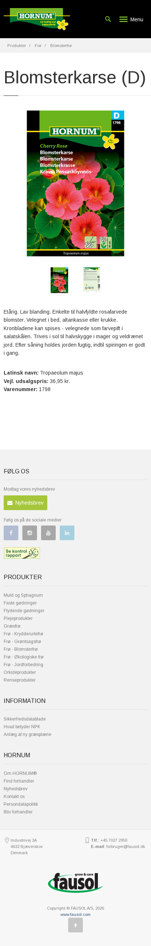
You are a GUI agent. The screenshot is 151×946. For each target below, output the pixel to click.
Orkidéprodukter (20, 672)
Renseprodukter (20, 680)
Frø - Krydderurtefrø (23, 633)
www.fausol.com (75, 914)
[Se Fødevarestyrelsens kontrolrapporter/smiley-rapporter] (22, 553)
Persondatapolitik (21, 804)
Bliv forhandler (18, 812)
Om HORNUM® (20, 773)
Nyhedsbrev (28, 503)
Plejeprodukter (18, 618)
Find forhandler (19, 781)
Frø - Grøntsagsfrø (22, 641)
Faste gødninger (20, 603)
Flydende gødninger (24, 610)
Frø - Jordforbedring (23, 664)
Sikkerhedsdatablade (25, 719)
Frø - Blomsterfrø (21, 649)
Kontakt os (14, 796)
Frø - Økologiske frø (24, 657)
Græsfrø (12, 626)
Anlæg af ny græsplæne (27, 734)
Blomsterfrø (61, 45)
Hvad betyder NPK (22, 726)
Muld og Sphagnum (23, 595)
